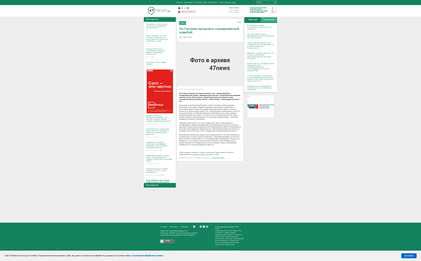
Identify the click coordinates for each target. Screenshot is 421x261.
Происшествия (200, 2)
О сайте (163, 227)
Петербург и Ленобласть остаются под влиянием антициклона (157, 27)
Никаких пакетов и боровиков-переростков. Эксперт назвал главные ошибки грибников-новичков (158, 120)
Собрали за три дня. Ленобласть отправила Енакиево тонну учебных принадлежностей (156, 146)
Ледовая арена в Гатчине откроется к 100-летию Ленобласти (157, 172)
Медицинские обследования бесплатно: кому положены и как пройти (259, 88)
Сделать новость (188, 11)
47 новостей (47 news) (225, 226)
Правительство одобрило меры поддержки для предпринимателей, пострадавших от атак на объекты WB (260, 67)
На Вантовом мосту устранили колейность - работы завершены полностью (156, 53)
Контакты (174, 227)
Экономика (188, 2)
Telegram (204, 227)
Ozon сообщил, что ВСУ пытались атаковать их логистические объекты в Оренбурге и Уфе (157, 40)
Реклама (184, 227)
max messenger (188, 8)
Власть (180, 2)
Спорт (182, 23)
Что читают (269, 19)
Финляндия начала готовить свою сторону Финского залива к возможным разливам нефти (159, 159)
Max (207, 227)
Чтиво (221, 2)
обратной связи (218, 158)
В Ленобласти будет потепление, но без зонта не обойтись (259, 27)
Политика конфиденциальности (173, 231)
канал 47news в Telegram (203, 154)
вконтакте (182, 8)
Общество (212, 2)
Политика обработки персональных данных (179, 233)
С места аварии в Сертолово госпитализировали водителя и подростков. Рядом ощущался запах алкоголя (260, 78)
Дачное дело (230, 2)
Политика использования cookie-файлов (177, 235)
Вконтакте (201, 227)
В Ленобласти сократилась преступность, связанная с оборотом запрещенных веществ (158, 133)
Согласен (409, 256)
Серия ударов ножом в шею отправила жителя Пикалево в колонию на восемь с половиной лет (260, 45)
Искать (275, 2)
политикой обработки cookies (147, 256)
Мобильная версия (179, 8)
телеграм (185, 8)
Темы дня (252, 19)
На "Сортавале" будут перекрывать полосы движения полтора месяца (260, 35)
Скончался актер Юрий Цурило (156, 65)
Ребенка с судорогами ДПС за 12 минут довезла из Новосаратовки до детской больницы (260, 56)
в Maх (216, 154)
